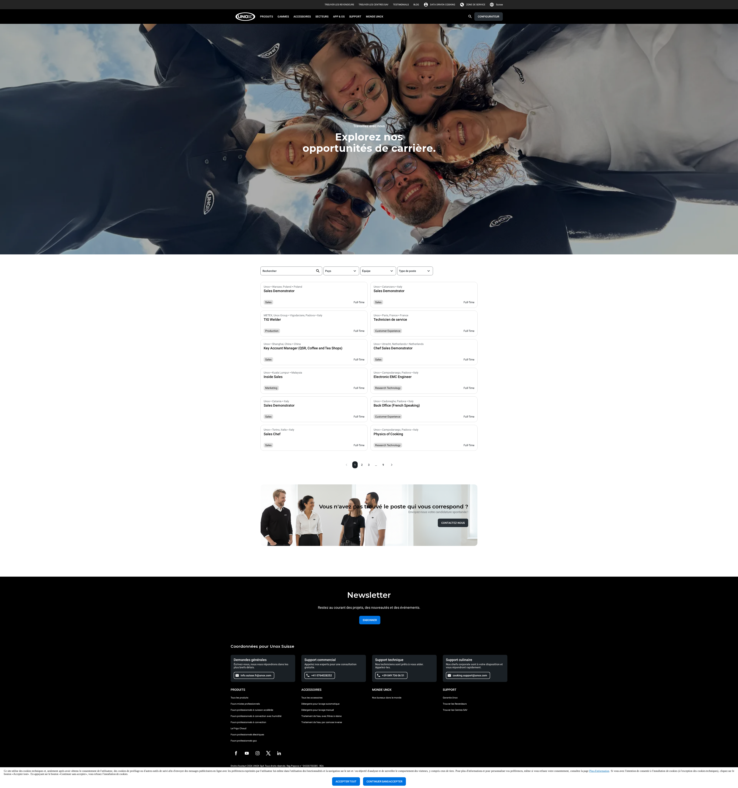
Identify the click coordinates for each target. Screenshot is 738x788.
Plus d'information (599, 771)
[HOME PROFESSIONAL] (246, 16)
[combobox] (362, 270)
